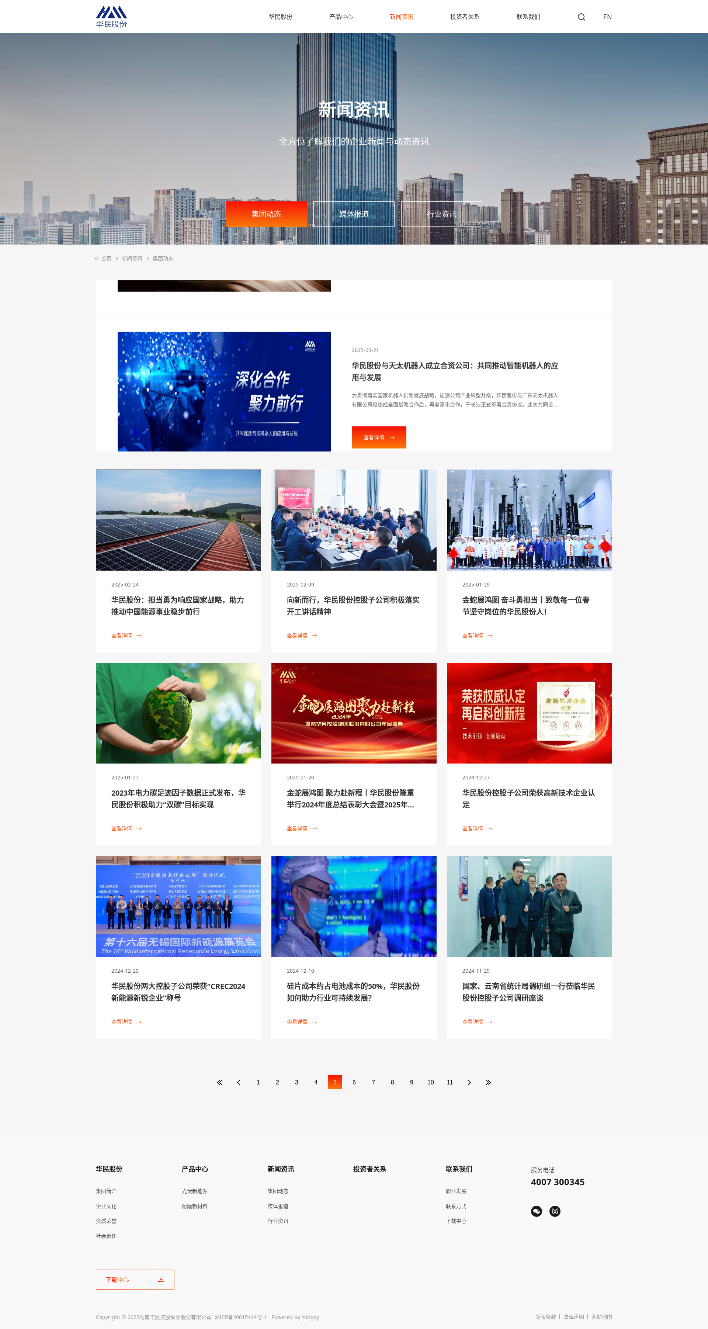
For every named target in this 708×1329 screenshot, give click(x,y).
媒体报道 (354, 214)
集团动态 (266, 214)
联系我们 (528, 17)
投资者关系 (465, 17)
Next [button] (608, 356)
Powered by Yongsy (295, 1317)
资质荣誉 (106, 1220)
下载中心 (456, 1220)
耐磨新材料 (195, 1205)
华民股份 (280, 17)
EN (607, 16)
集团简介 (106, 1190)
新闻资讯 (401, 17)
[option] (354, 365)
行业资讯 (442, 214)
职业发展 (456, 1190)
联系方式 (456, 1205)
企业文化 (106, 1205)
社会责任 (106, 1235)
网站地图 (601, 1316)
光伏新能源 (195, 1190)
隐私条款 (545, 1316)
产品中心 (341, 17)
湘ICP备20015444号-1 (241, 1317)
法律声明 (573, 1316)
